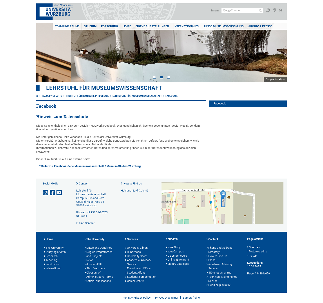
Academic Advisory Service (139, 262)
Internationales (186, 26)
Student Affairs (136, 272)
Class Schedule (177, 255)
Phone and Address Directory (220, 250)
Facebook (171, 96)
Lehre (127, 26)
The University (55, 247)
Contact (83, 183)
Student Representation (141, 276)
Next (279, 52)
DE (280, 10)
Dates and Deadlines (99, 247)
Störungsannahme (219, 272)
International (53, 268)
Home (49, 239)
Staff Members (95, 268)
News (90, 260)
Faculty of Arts (52, 96)
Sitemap (254, 247)
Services (132, 239)
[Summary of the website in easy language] (268, 10)
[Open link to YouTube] (59, 193)
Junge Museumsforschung (223, 26)
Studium (90, 26)
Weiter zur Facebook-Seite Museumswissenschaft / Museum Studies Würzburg (90, 166)
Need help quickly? (219, 285)
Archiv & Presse (260, 26)
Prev (43, 52)
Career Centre (135, 281)
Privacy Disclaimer (166, 297)
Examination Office (139, 268)
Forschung (109, 26)
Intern (215, 10)
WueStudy (174, 247)
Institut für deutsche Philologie (87, 96)
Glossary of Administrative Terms (99, 274)
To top (253, 255)
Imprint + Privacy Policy (136, 297)
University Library (137, 247)
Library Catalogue (178, 263)
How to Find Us (132, 183)
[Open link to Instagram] (46, 193)
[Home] (37, 96)
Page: (250, 273)
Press (212, 260)
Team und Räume (67, 26)
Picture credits (258, 251)
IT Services (134, 252)
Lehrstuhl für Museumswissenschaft (104, 88)
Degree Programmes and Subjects (99, 254)
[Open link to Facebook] (53, 193)
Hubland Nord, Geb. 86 (134, 190)
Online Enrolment (178, 259)
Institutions (53, 264)
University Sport (137, 256)
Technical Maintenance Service (222, 279)
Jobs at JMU (94, 264)
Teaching (51, 260)
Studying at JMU (56, 252)
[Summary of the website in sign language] (274, 10)
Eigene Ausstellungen (152, 26)
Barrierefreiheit (192, 297)
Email (83, 216)
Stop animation (275, 79)
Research (52, 256)
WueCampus (176, 251)
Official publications (98, 281)
